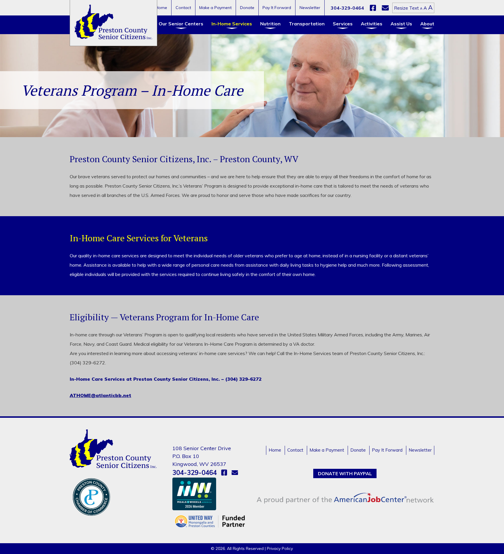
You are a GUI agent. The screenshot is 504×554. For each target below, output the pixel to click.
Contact (183, 7)
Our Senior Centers (181, 24)
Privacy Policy (280, 548)
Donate (247, 7)
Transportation (307, 24)
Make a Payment (215, 7)
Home (161, 7)
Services (343, 24)
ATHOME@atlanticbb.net (100, 395)
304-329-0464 (347, 8)
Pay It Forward (276, 7)
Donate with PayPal (345, 473)
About (427, 24)
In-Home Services (231, 24)
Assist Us (401, 24)
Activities (371, 24)
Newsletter (310, 7)
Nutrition (270, 24)
